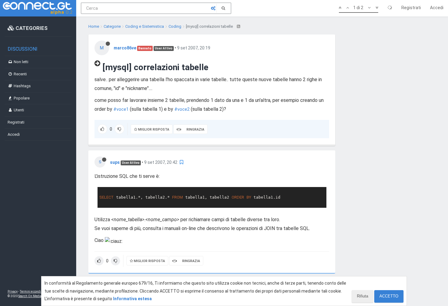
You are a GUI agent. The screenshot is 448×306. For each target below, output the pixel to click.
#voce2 (182, 109)
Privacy (13, 291)
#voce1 (121, 109)
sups (115, 162)
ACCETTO (388, 296)
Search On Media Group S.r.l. (38, 296)
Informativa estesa (132, 298)
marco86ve (125, 47)
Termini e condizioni (34, 291)
